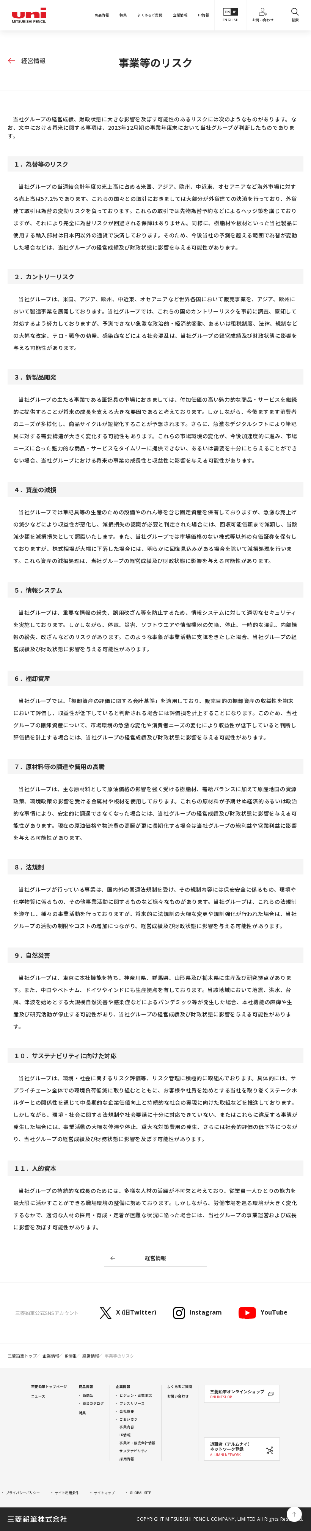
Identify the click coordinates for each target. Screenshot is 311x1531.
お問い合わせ (263, 19)
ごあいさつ (128, 1419)
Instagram (206, 1312)
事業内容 (126, 1426)
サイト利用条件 (67, 1492)
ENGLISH (231, 19)
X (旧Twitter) (136, 1312)
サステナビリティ (133, 1450)
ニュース (38, 1396)
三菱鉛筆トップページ (49, 1386)
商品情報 (101, 15)
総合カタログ (93, 1403)
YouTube (274, 1312)
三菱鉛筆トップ (22, 1356)
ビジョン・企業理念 (135, 1395)
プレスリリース (132, 1403)
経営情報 (33, 60)
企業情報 (180, 15)
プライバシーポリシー (23, 1492)
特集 (123, 15)
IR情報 (203, 15)
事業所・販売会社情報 (137, 1442)
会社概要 (126, 1411)
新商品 (88, 1395)
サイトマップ (104, 1492)
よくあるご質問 (149, 15)
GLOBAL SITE (140, 1492)
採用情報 (126, 1458)
